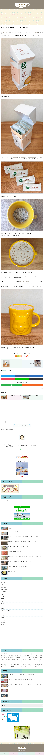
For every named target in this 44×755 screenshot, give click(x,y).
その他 (2, 627)
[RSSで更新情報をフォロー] (32, 385)
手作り (2, 615)
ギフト (2, 603)
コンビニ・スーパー (5, 613)
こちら (14, 446)
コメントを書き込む (22, 425)
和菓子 (2, 598)
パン (2, 601)
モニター (3, 617)
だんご (22, 442)
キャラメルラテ (33, 34)
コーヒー (8, 370)
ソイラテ (9, 34)
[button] (42, 500)
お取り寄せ (3, 622)
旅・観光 (3, 624)
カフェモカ (35, 32)
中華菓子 (4, 591)
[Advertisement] (22, 17)
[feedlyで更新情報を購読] (11, 385)
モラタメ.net (3, 32)
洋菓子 (2, 594)
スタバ (12, 370)
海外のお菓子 (4, 589)
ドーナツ (4, 596)
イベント (3, 582)
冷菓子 (2, 584)
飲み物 (2, 608)
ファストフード (4, 587)
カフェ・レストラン (6, 610)
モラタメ (3, 370)
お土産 (3, 605)
